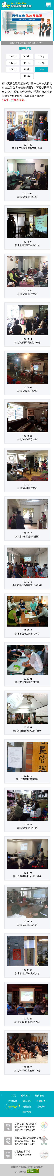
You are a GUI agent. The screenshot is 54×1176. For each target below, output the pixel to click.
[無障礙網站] (33, 1172)
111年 (27, 63)
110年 (41, 63)
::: (11, 43)
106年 (27, 76)
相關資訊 (27, 1106)
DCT (17, 1172)
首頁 (23, 43)
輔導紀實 (31, 43)
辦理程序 (12, 1100)
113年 (41, 56)
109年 (12, 69)
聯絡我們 (41, 1106)
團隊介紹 (27, 1100)
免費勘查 (41, 1100)
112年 (12, 63)
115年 (12, 56)
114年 (27, 56)
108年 (27, 69)
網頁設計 (22, 1172)
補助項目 (25, 1095)
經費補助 (39, 1095)
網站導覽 (27, 1112)
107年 (41, 69)
